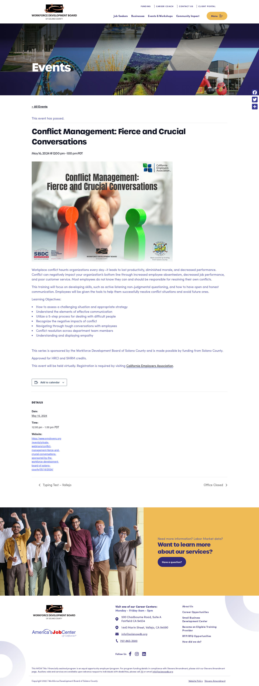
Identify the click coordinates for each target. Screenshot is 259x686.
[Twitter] (254, 99)
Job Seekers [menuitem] (121, 16)
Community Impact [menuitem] (187, 16)
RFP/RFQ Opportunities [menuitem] (196, 636)
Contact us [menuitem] (186, 6)
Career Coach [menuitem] (165, 6)
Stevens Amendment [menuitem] (215, 680)
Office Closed (214, 485)
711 (142, 671)
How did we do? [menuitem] (192, 641)
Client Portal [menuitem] (207, 6)
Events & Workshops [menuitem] (160, 16)
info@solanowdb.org (134, 634)
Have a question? (172, 562)
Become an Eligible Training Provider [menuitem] (199, 628)
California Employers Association (149, 366)
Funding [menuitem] (146, 6)
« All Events (40, 106)
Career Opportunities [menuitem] (195, 612)
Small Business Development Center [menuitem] (194, 619)
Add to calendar (50, 382)
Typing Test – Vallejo (56, 485)
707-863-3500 (128, 641)
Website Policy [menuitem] (196, 680)
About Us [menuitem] (187, 606)
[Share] (254, 106)
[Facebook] (254, 92)
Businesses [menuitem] (137, 16)
